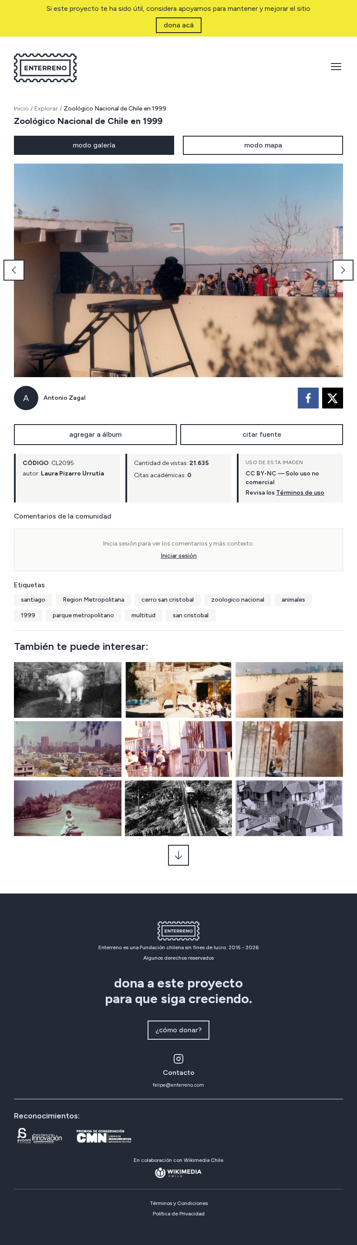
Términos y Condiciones (179, 1203)
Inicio (21, 108)
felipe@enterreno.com (178, 1085)
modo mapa (263, 145)
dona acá (179, 25)
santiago (33, 599)
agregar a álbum (95, 434)
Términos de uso (300, 492)
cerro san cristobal (167, 599)
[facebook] (308, 398)
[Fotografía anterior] (13, 270)
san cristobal (191, 615)
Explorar (46, 108)
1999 (28, 615)
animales (293, 599)
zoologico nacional (237, 599)
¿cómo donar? (178, 1030)
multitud (143, 615)
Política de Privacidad (179, 1214)
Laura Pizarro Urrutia (72, 473)
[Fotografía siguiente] (343, 270)
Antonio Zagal (64, 398)
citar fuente (261, 434)
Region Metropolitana (93, 599)
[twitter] (332, 398)
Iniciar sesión (179, 555)
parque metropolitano (83, 615)
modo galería (94, 145)
